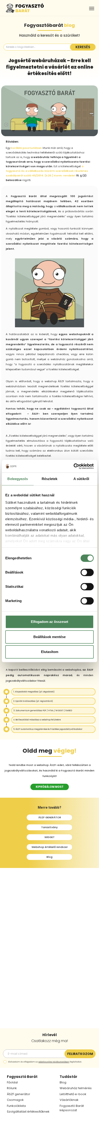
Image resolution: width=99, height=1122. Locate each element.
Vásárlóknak (69, 1100)
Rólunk (12, 1088)
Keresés (83, 47)
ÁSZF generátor (18, 1094)
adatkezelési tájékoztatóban (53, 1061)
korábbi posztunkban (26, 148)
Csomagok (15, 1100)
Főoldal (12, 1082)
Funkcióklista (16, 1106)
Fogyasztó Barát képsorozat (72, 1108)
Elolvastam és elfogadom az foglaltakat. (45, 1061)
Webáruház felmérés (76, 1088)
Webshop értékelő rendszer (50, 847)
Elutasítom (49, 652)
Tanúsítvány (49, 827)
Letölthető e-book (73, 1094)
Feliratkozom (80, 1053)
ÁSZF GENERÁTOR (49, 817)
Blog (49, 857)
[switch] (87, 572)
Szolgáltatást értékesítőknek (28, 1111)
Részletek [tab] (50, 479)
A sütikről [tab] (81, 479)
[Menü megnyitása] (92, 8)
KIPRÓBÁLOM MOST (50, 787)
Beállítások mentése (49, 637)
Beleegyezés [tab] (17, 479)
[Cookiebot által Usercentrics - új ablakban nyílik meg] (73, 466)
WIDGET (49, 837)
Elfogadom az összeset (49, 622)
